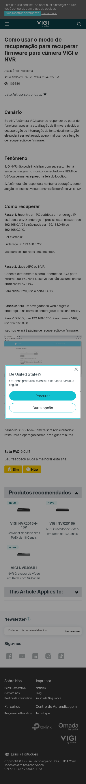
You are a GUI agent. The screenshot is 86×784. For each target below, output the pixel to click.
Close (76, 369)
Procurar (43, 395)
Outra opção (42, 407)
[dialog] (43, 392)
